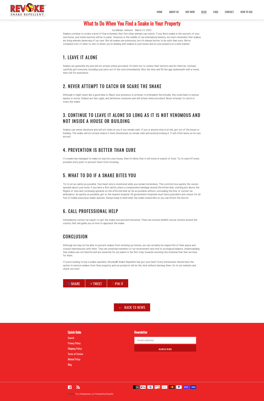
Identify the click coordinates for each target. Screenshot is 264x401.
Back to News (134, 307)
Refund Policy (74, 359)
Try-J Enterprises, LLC (85, 394)
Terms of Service (75, 354)
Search (71, 338)
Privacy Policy (74, 343)
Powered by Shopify (104, 394)
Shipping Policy (75, 348)
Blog (70, 364)
